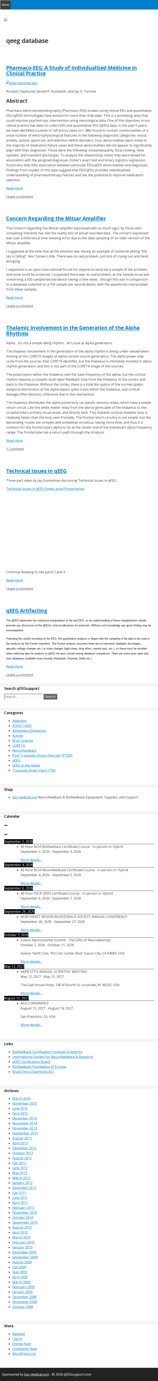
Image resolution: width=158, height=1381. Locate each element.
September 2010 (25, 1222)
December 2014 (24, 1118)
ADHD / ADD (22, 725)
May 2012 (19, 1173)
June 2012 (20, 1168)
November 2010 (24, 1212)
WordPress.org (24, 1353)
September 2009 (25, 1257)
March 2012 (21, 1178)
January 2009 (22, 1292)
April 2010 (20, 1232)
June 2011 (20, 1197)
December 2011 (24, 1188)
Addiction (19, 721)
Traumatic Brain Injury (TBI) (34, 770)
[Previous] (5, 825)
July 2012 (19, 1163)
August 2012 (22, 1158)
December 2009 (24, 1252)
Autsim (17, 735)
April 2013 (20, 1143)
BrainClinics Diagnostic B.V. (33, 1071)
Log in (17, 1339)
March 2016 (21, 1098)
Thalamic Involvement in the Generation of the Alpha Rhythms (73, 330)
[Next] (5, 834)
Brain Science (22, 740)
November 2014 (24, 1123)
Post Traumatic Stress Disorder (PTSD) (42, 755)
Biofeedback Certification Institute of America (47, 1052)
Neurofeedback (24, 750)
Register (18, 1334)
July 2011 (19, 1192)
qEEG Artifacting (26, 610)
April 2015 (20, 1113)
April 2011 (20, 1202)
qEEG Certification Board (31, 1061)
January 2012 (22, 1183)
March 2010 (21, 1237)
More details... (31, 860)
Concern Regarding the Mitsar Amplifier (56, 218)
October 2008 (22, 1307)
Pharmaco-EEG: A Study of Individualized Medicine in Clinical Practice (71, 70)
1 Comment (15, 449)
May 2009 (19, 1272)
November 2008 (24, 1302)
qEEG (16, 760)
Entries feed (21, 1344)
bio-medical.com (24, 797)
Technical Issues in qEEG (36, 470)
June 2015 (20, 1108)
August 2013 (22, 1138)
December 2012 (24, 1148)
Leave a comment (19, 196)
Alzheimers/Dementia (29, 730)
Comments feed (24, 1348)
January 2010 (22, 1247)
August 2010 (22, 1227)
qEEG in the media (26, 765)
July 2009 (19, 1267)
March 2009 (21, 1282)
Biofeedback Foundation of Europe (39, 1066)
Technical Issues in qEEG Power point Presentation (45, 488)
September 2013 (25, 1133)
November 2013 (24, 1128)
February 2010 (23, 1242)
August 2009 (22, 1262)
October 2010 (22, 1217)
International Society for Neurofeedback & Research (52, 1057)
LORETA (18, 745)
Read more (14, 188)
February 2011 (23, 1207)
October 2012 (22, 1153)
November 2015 (24, 1103)
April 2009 (20, 1277)
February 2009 (23, 1287)
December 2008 (24, 1297)
